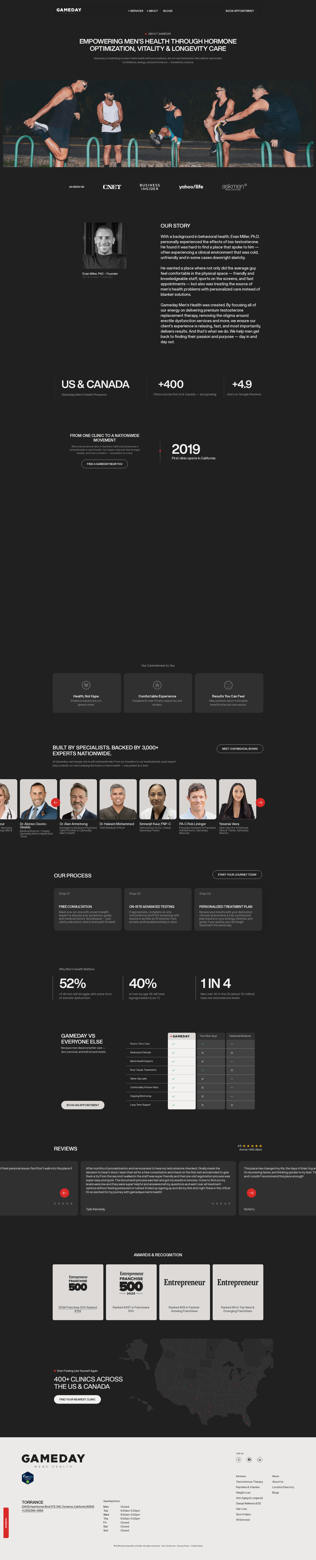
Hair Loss (241, 1509)
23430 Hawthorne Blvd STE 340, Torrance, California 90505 (58, 1506)
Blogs (167, 11)
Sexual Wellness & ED (248, 1503)
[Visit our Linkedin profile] (259, 1459)
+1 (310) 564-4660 (32, 1510)
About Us (277, 1481)
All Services (243, 1519)
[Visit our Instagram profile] (238, 1459)
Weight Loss (243, 1492)
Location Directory (283, 1487)
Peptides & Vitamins (248, 1487)
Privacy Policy (183, 1546)
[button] (137, 11)
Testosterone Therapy (249, 1481)
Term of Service (168, 1546)
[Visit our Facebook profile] (249, 1459)
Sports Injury (243, 1514)
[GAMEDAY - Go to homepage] (53, 1461)
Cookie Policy (197, 1546)
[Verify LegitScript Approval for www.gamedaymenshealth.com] (53, 1477)
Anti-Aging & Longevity (249, 1498)
